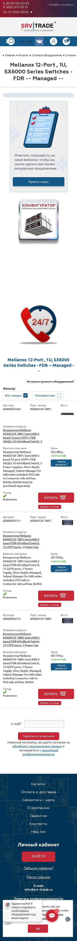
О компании (38, 808)
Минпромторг (45, 395)
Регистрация (38, 877)
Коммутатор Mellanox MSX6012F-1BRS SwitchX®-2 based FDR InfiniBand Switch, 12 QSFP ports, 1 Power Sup (21, 639)
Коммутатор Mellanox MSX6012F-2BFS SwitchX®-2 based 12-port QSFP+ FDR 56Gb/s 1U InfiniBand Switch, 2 (22, 435)
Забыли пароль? (39, 868)
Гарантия (38, 816)
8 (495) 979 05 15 (15, 7)
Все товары (13, 395)
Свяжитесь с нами (38, 800)
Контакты (38, 824)
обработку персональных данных (37, 746)
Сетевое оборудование (47, 55)
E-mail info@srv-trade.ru (39, 887)
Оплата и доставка (38, 792)
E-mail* (16, 723)
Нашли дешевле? (61, 463)
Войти (38, 856)
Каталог (24, 55)
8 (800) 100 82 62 (16, 3)
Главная (10, 55)
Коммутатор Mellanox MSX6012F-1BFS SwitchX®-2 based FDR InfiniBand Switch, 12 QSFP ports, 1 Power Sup (21, 541)
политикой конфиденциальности (40, 752)
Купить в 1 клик (49, 506)
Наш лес (38, 832)
